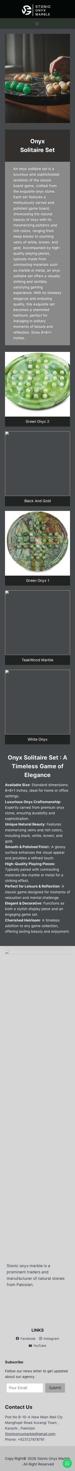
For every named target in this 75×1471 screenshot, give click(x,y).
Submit (55, 1388)
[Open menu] (37, 24)
